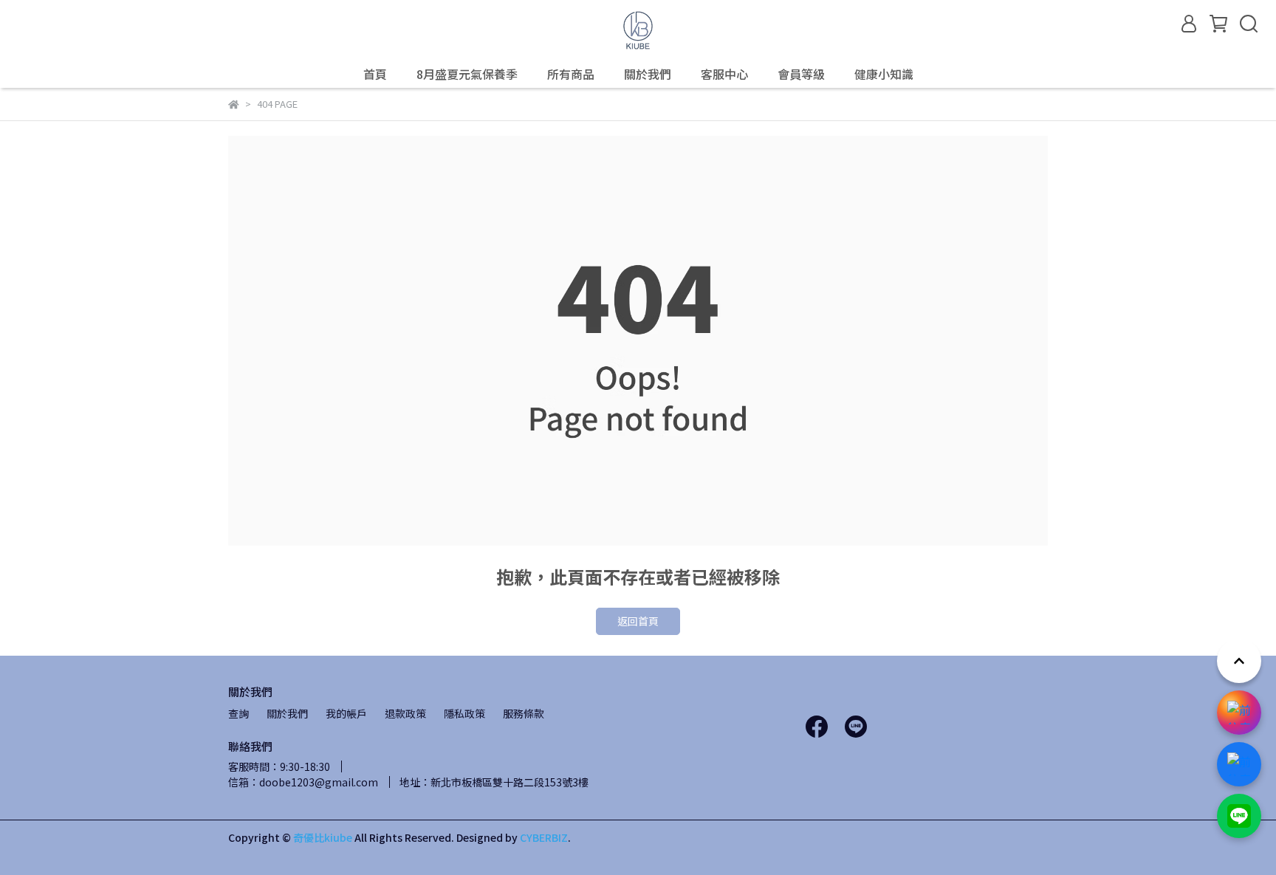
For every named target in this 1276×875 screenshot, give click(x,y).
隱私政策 (464, 713)
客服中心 (724, 74)
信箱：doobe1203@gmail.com (303, 782)
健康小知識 (883, 74)
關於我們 (647, 74)
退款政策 (405, 713)
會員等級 (801, 74)
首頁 (375, 74)
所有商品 (570, 74)
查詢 (238, 713)
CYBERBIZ (544, 837)
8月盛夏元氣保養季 (467, 74)
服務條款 (523, 713)
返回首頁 (638, 621)
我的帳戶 (346, 713)
